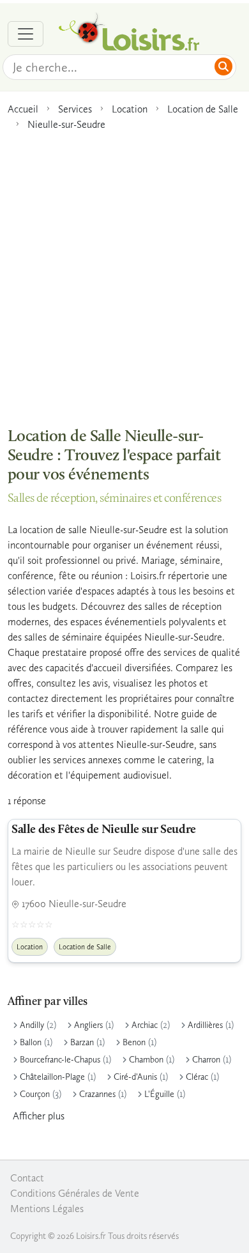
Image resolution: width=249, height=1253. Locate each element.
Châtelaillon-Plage (52, 1076)
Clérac (197, 1076)
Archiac (145, 1025)
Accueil (23, 109)
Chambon (146, 1059)
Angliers (88, 1025)
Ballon (31, 1042)
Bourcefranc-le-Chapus (60, 1059)
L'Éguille (159, 1094)
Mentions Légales (47, 1208)
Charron (206, 1059)
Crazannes (97, 1094)
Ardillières (205, 1025)
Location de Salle (202, 109)
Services (75, 109)
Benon (134, 1042)
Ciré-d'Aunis (135, 1076)
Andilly (32, 1025)
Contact (27, 1178)
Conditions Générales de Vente (74, 1193)
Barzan (82, 1042)
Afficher (38, 1116)
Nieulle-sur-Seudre (66, 124)
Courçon (35, 1094)
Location (129, 109)
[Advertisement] (124, 272)
